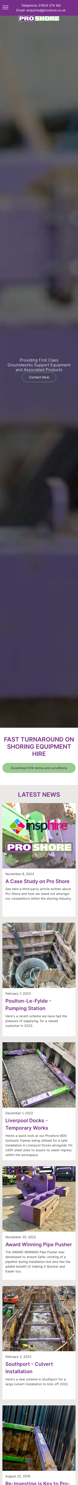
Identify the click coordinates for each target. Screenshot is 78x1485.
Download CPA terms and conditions (39, 768)
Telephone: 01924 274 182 (41, 5)
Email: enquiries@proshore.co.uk (41, 10)
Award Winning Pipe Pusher (38, 1244)
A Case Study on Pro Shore (37, 881)
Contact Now (39, 377)
